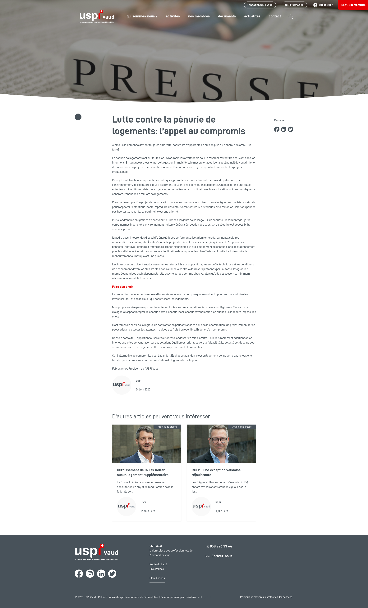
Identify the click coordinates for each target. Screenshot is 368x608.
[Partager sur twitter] (290, 129)
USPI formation (294, 5)
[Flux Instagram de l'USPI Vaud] (90, 574)
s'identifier (326, 4)
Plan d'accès (157, 578)
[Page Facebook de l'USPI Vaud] (79, 574)
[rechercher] (291, 20)
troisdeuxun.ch (194, 597)
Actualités (252, 16)
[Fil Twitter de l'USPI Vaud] (112, 574)
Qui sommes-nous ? (142, 16)
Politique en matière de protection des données (266, 597)
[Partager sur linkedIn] (283, 129)
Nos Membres (199, 16)
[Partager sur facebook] (276, 129)
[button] (78, 117)
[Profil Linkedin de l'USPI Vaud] (101, 574)
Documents (227, 16)
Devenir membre (353, 5)
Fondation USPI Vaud (260, 5)
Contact (275, 16)
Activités (173, 16)
